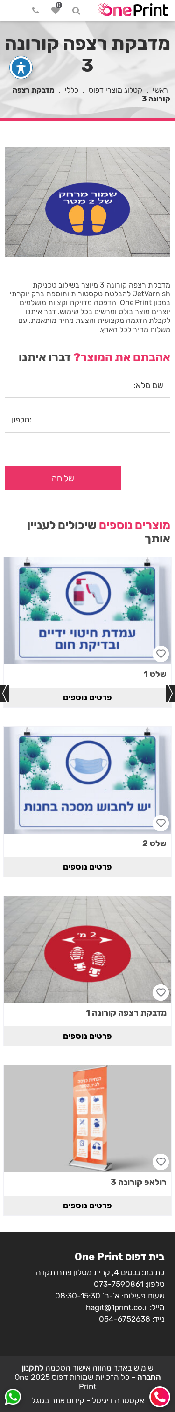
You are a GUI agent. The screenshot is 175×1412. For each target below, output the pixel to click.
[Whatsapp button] (13, 1398)
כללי (71, 90)
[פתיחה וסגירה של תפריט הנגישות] (21, 67)
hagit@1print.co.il (117, 1307)
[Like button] (161, 654)
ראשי (160, 90)
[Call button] (159, 1396)
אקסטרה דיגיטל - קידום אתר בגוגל (87, 1400)
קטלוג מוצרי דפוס (115, 90)
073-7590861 (118, 1284)
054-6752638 (124, 1319)
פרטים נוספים (87, 697)
